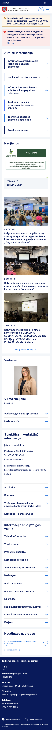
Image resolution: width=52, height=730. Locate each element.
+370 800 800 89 (10, 704)
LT (45, 3)
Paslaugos (10, 575)
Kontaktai (9, 495)
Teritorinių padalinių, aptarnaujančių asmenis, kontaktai (21, 105)
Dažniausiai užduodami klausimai (22, 606)
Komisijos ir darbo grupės (18, 513)
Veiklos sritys (11, 544)
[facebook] (4, 667)
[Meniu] (47, 9)
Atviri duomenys (13, 583)
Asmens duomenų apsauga (19, 591)
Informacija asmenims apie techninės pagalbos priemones (23, 64)
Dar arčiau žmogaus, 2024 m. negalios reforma (21, 642)
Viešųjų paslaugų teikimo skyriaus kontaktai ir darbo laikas (22, 504)
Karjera (8, 622)
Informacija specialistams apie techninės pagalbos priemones (22, 90)
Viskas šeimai (12, 650)
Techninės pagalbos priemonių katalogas (19, 118)
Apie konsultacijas (18, 130)
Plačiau (10, 43)
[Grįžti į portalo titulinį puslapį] (5, 3)
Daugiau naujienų (24, 349)
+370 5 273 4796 (10, 707)
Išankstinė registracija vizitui (24, 77)
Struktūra (9, 487)
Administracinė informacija (19, 567)
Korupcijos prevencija (16, 559)
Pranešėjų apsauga (15, 551)
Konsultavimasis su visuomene (21, 614)
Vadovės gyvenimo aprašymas (21, 413)
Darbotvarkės (11, 421)
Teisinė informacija (15, 536)
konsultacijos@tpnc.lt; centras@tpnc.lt (19, 695)
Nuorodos (9, 598)
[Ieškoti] (41, 9)
